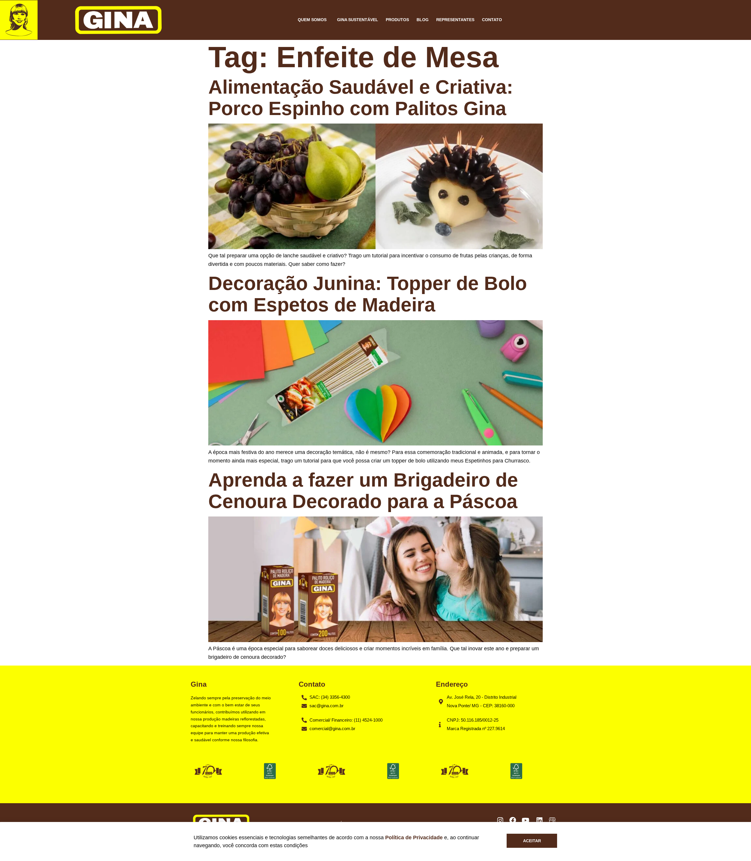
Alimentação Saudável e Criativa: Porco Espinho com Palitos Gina (360, 97)
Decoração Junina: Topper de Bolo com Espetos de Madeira (367, 293)
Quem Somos (312, 19)
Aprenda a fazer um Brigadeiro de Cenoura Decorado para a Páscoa (363, 490)
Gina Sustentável (357, 19)
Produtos (397, 19)
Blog (423, 19)
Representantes (455, 19)
